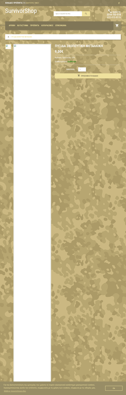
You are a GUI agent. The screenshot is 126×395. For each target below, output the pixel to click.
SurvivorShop (21, 11)
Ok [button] (114, 388)
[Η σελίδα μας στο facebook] (119, 3)
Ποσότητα (70, 69)
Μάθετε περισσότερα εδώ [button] (15, 391)
